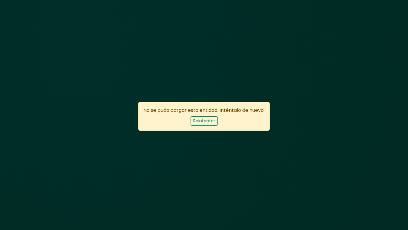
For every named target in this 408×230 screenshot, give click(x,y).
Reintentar (204, 121)
